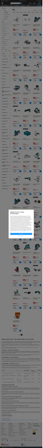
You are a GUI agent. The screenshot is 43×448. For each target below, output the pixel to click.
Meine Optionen (21, 236)
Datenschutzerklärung (19, 230)
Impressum (27, 230)
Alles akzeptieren (21, 233)
